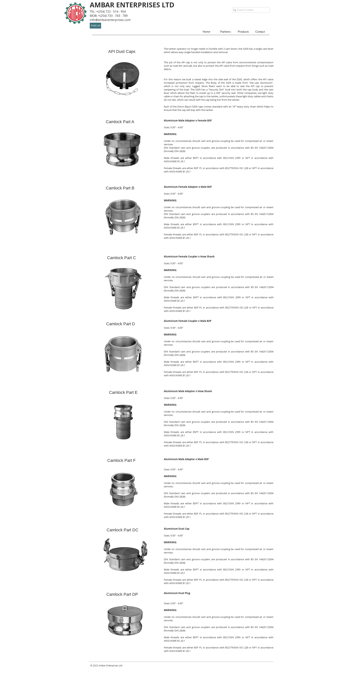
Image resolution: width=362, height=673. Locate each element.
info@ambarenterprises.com (110, 20)
